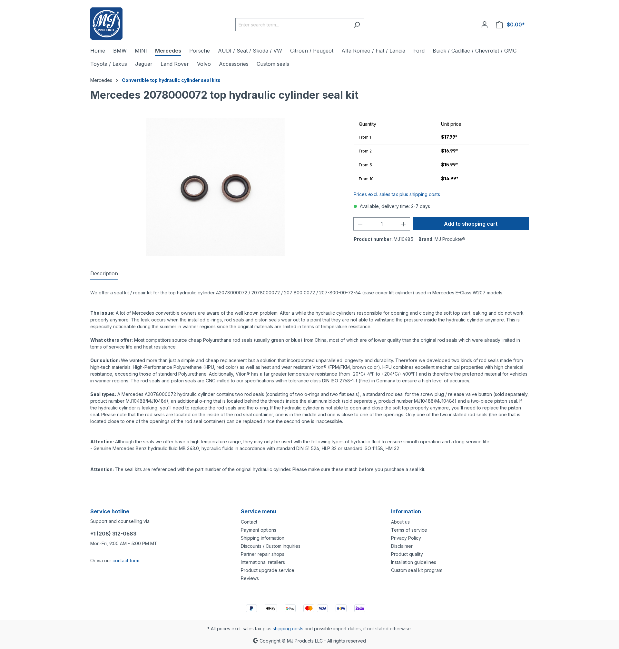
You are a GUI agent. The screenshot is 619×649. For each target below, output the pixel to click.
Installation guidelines (413, 562)
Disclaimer (402, 546)
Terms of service (409, 530)
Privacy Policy (406, 538)
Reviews (250, 578)
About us (400, 522)
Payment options (258, 530)
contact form (126, 560)
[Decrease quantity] (360, 224)
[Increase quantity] (403, 224)
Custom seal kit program (416, 570)
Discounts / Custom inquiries (270, 546)
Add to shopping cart (470, 224)
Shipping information (262, 538)
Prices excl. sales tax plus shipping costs (397, 194)
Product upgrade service (267, 570)
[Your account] (484, 24)
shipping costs (288, 628)
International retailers (263, 562)
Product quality (407, 554)
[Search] (356, 24)
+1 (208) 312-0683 (113, 533)
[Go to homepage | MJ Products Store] (106, 23)
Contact (249, 522)
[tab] (104, 274)
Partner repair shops (262, 554)
